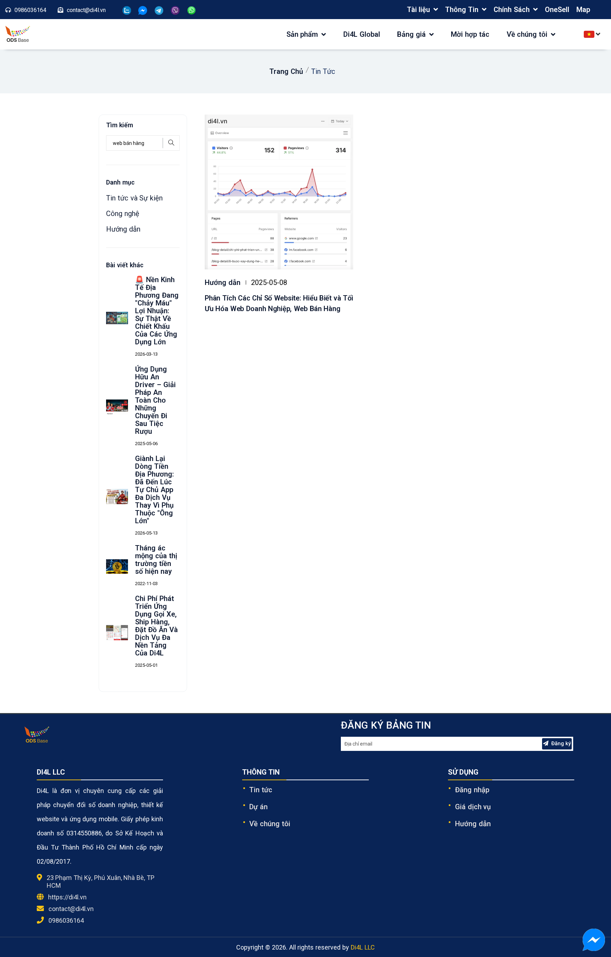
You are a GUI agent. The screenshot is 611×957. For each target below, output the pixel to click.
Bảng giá (412, 34)
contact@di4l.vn (71, 908)
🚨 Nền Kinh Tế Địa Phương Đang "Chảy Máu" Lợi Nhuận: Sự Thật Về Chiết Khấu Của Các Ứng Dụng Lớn (157, 310)
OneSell (557, 9)
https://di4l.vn (67, 897)
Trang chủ (286, 71)
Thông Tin (461, 9)
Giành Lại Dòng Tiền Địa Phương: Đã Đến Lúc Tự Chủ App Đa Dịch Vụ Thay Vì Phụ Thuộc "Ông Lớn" (154, 489)
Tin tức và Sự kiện (134, 198)
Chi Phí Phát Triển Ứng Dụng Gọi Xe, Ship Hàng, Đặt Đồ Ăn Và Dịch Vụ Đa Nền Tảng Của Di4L (156, 625)
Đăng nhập (472, 790)
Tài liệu (418, 9)
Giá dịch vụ (473, 807)
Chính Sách (512, 9)
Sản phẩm (303, 34)
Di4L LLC (363, 947)
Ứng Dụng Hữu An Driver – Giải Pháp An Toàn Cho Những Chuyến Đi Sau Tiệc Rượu (155, 400)
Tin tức (260, 790)
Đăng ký (561, 743)
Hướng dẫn (222, 282)
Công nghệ (122, 213)
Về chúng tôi (528, 34)
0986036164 (66, 920)
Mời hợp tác (470, 34)
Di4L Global (361, 34)
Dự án (258, 807)
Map (583, 9)
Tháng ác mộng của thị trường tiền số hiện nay (156, 560)
